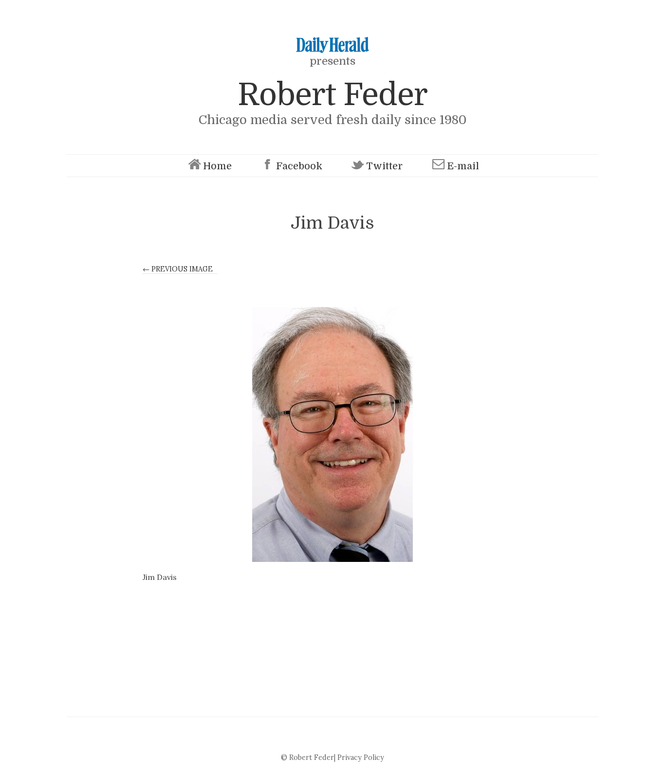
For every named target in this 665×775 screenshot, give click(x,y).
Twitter (384, 166)
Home (217, 166)
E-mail (463, 166)
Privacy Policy (360, 757)
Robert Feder (332, 94)
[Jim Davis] (332, 434)
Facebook (299, 166)
